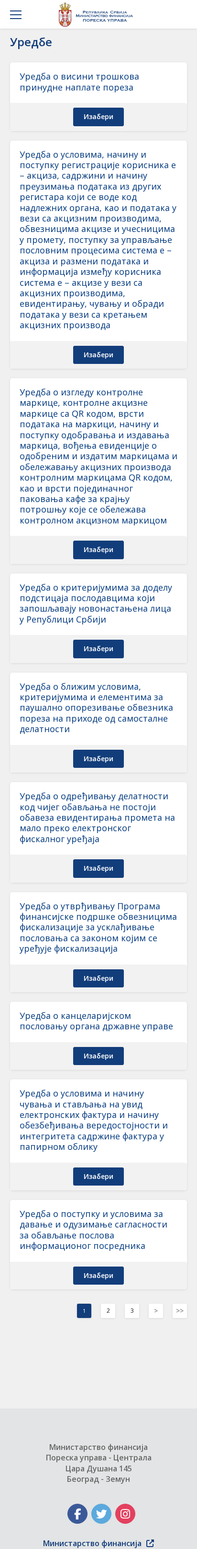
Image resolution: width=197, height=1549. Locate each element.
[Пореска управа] (98, 14)
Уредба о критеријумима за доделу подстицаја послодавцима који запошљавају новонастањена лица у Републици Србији (96, 603)
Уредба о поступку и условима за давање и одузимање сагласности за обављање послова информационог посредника (93, 1229)
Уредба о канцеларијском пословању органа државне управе (96, 1021)
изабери (98, 116)
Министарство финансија (92, 1543)
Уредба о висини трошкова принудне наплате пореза (79, 81)
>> (180, 1310)
